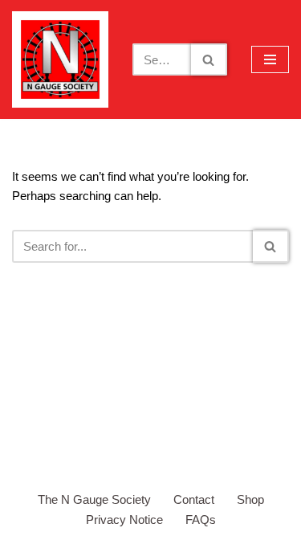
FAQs (200, 519)
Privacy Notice (124, 519)
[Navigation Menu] (270, 59)
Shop (250, 499)
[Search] (209, 59)
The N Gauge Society (94, 499)
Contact (193, 499)
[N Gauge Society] (60, 59)
